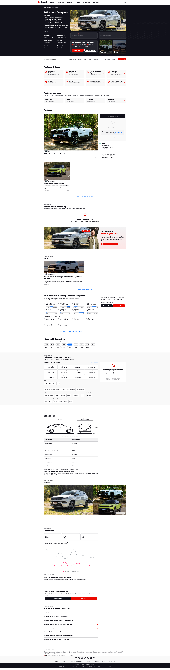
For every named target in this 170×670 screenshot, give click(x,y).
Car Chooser (86, 2)
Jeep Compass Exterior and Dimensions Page (57, 473)
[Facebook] (79, 658)
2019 (87, 344)
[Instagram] (82, 658)
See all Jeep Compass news (85, 289)
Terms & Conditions (86, 664)
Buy (78, 2)
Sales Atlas (96, 2)
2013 (70, 347)
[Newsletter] (125, 2)
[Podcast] (94, 658)
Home (45, 7)
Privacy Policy (77, 664)
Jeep (53, 7)
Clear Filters (95, 362)
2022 (70, 344)
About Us (57, 661)
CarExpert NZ (112, 661)
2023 (64, 344)
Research (60, 2)
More (113, 59)
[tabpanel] (85, 153)
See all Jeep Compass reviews (85, 196)
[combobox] (55, 59)
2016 (52, 347)
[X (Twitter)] (88, 658)
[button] (105, 47)
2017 (46, 347)
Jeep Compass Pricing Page (53, 579)
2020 (81, 344)
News (51, 2)
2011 (81, 347)
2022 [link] (60, 7)
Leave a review (105, 36)
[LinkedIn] (91, 658)
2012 (76, 347)
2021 (76, 344)
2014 (64, 347)
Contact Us (96, 661)
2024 (58, 344)
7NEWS (104, 661)
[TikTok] (85, 658)
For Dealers (88, 661)
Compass (56, 7)
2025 (52, 344)
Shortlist (69, 2)
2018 (93, 344)
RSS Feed (93, 664)
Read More (46, 31)
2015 (58, 347)
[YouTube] (76, 658)
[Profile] (130, 2)
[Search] (127, 2)
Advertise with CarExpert (76, 661)
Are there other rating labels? (111, 137)
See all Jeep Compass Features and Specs (71, 331)
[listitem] (87, 347)
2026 (46, 344)
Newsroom (65, 661)
